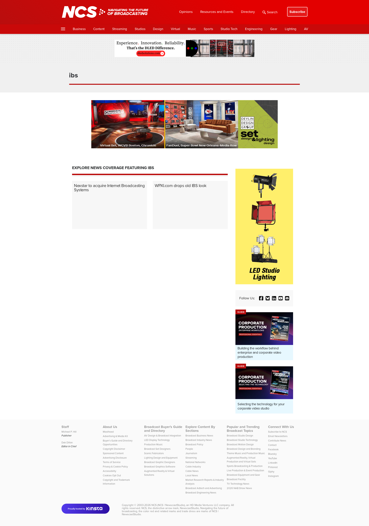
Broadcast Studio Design (240, 435)
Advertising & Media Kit (115, 436)
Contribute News (277, 440)
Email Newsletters (278, 436)
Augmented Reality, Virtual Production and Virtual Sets (241, 459)
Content (99, 29)
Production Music (153, 444)
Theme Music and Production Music (246, 453)
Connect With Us (281, 427)
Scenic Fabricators (154, 453)
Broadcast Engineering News (200, 492)
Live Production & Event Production (245, 470)
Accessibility (109, 471)
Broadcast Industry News (198, 440)
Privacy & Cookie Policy (115, 466)
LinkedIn (272, 463)
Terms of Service (112, 462)
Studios (140, 29)
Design (158, 29)
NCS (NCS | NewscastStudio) (168, 505)
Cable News (192, 471)
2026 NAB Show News (239, 488)
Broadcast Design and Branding (243, 449)
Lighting (290, 29)
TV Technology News (238, 484)
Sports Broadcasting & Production (245, 466)
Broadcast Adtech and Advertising (203, 488)
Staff (65, 427)
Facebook (273, 449)
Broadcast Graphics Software (159, 466)
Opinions (186, 11)
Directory (248, 11)
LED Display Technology (157, 440)
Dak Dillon (67, 442)
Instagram (273, 476)
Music (192, 29)
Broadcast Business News (199, 435)
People (189, 449)
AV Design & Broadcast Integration (162, 435)
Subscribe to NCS (277, 432)
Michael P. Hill (69, 432)
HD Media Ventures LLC (204, 505)
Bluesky (272, 454)
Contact (272, 445)
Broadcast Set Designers (157, 449)
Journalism (191, 453)
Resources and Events (216, 11)
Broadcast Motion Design (240, 444)
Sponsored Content (113, 453)
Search (272, 12)
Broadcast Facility (236, 479)
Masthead (108, 432)
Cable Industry (193, 466)
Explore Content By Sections (200, 429)
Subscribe (297, 11)
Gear (273, 29)
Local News (191, 475)
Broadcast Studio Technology (242, 440)
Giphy (271, 471)
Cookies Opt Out (112, 475)
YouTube (272, 458)
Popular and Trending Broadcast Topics (243, 429)
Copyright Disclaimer (114, 449)
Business (79, 29)
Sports (208, 29)
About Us (110, 427)
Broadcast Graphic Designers (159, 462)
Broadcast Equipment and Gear (243, 475)
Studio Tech (229, 29)
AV (306, 29)
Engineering (254, 29)
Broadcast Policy (194, 444)
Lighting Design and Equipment (161, 458)
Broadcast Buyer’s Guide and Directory (163, 429)
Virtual (175, 29)
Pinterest (273, 467)
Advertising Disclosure (115, 458)
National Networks (195, 462)
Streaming (119, 29)
